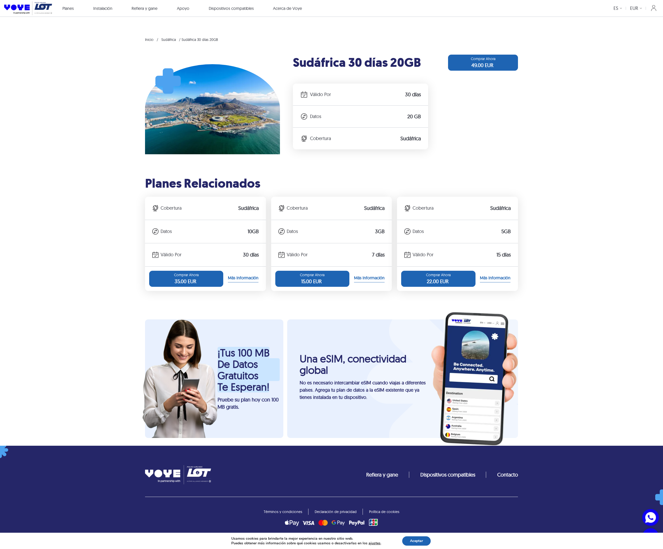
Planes (68, 8)
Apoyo (183, 8)
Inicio (149, 40)
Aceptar (416, 540)
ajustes (374, 543)
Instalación (102, 8)
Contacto (507, 474)
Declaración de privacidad (336, 511)
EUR (634, 8)
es (616, 8)
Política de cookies (384, 511)
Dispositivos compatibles (231, 8)
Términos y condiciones (283, 511)
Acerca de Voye (287, 8)
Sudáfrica (168, 40)
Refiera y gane (144, 8)
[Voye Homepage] (28, 8)
